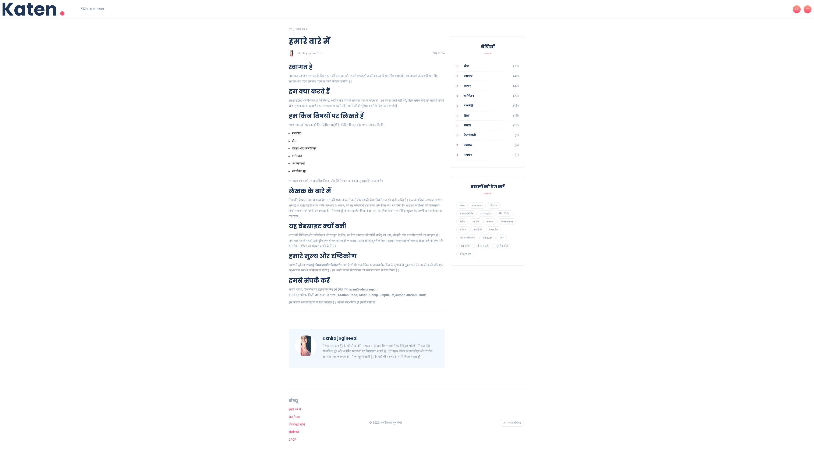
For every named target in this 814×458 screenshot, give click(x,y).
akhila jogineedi (308, 53)
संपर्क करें (294, 432)
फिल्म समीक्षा (506, 221)
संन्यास (489, 221)
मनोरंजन (469, 96)
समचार (468, 155)
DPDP (292, 439)
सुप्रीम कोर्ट (502, 245)
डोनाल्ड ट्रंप (483, 245)
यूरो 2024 (487, 237)
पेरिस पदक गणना (92, 9)
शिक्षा (466, 115)
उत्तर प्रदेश (486, 213)
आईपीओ (478, 229)
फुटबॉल (475, 221)
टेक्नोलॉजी (470, 135)
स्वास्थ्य (468, 145)
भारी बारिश (465, 245)
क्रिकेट (494, 205)
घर (290, 29)
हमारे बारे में (295, 409)
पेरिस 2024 (465, 254)
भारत (462, 205)
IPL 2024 (504, 213)
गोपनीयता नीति (297, 424)
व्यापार (467, 86)
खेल (466, 66)
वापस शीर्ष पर (514, 422)
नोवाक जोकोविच (467, 237)
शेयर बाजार (477, 205)
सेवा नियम (294, 417)
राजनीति (468, 106)
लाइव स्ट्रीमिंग (467, 213)
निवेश (462, 221)
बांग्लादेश (493, 229)
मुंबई (502, 237)
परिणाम (463, 229)
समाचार (468, 76)
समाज (467, 125)
